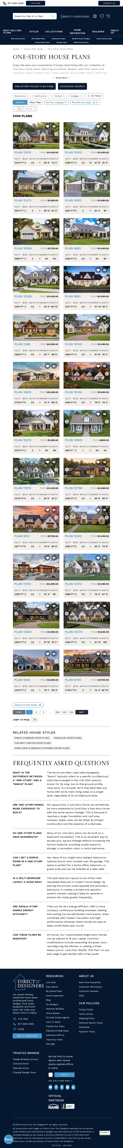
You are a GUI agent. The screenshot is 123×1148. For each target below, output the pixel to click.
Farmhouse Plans (59, 39)
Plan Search (52, 987)
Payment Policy (87, 1031)
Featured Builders (55, 1009)
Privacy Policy (86, 1009)
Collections (54, 31)
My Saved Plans (54, 991)
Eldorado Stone (21, 1068)
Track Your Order (54, 1039)
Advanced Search (72, 86)
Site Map (50, 1044)
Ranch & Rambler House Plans (32, 738)
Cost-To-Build (53, 1022)
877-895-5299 (26, 1024)
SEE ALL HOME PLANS (27, 1036)
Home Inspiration (77, 31)
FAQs (81, 995)
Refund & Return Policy (91, 1023)
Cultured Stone (21, 1063)
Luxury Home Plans (42, 42)
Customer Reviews (88, 991)
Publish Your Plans (55, 1026)
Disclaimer (84, 1027)
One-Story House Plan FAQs (34, 86)
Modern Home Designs (81, 39)
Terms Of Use (86, 1014)
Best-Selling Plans (12, 31)
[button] (16, 134)
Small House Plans (81, 42)
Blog (48, 1000)
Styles (34, 31)
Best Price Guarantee (90, 982)
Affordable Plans (38, 39)
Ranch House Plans (104, 39)
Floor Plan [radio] (35, 102)
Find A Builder (53, 1013)
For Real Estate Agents (58, 1017)
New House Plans (18, 39)
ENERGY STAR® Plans (57, 1031)
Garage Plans (61, 42)
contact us (109, 3)
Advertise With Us (55, 1035)
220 (58, 712)
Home (16, 49)
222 (72, 712)
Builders (98, 31)
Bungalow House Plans (67, 738)
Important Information (90, 987)
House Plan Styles (33, 49)
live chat (35, 3)
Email (21, 1029)
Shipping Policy (86, 1018)
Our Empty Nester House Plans (33, 743)
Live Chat (51, 982)
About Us (115, 31)
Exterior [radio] (20, 102)
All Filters (96, 96)
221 (64, 712)
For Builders (52, 1004)
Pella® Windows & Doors (25, 1059)
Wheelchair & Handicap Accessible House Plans (42, 748)
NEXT (81, 712)
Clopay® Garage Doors (24, 1072)
